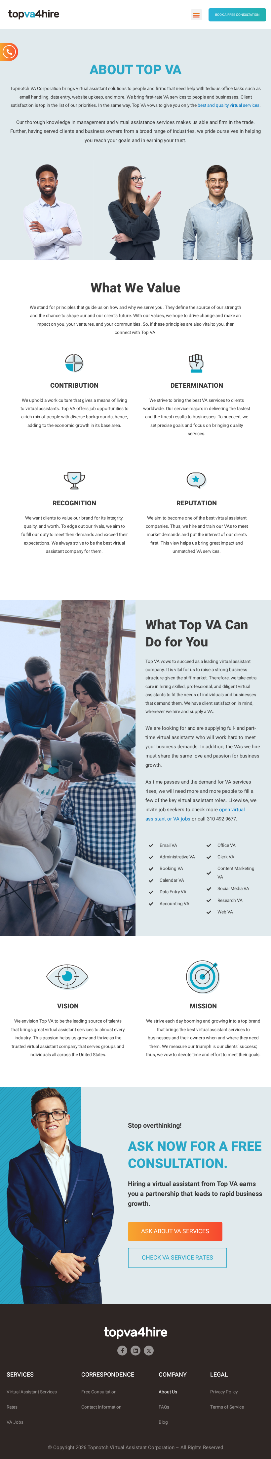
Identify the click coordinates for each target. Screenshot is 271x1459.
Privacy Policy (224, 1392)
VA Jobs (15, 1422)
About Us (168, 1392)
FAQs (164, 1407)
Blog (163, 1422)
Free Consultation (99, 1392)
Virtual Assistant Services (32, 1392)
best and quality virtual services (228, 105)
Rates (12, 1407)
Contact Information (101, 1407)
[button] (196, 14)
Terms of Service (227, 1407)
